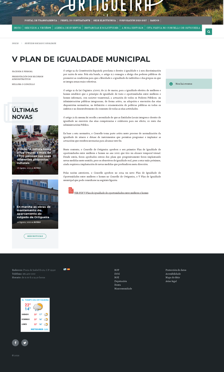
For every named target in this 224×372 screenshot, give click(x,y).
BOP (116, 270)
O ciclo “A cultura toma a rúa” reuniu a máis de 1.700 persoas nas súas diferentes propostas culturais (34, 156)
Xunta (117, 284)
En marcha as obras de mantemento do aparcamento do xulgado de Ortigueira (34, 212)
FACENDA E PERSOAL (22, 71)
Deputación (120, 281)
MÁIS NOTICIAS (35, 236)
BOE (116, 277)
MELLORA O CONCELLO (23, 84)
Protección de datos (176, 270)
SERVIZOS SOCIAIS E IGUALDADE (40, 43)
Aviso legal (171, 281)
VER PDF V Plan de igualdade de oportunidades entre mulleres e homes (111, 192)
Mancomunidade (123, 288)
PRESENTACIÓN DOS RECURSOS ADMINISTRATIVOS (27, 77)
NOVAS (37, 168)
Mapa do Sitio (173, 277)
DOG (117, 273)
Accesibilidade (173, 273)
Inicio (15, 43)
